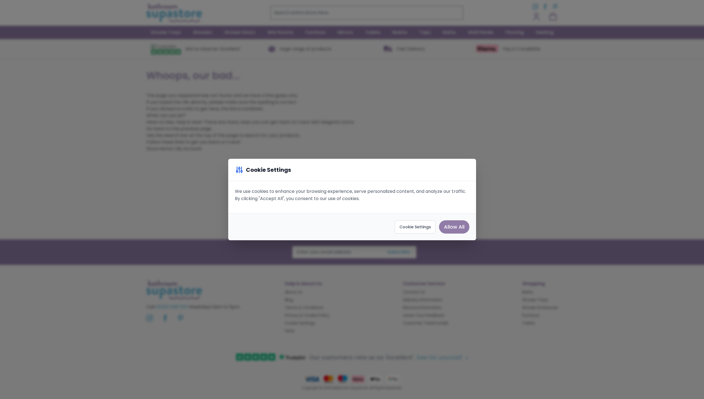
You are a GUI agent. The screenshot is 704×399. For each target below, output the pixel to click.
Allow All (454, 226)
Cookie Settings (415, 227)
